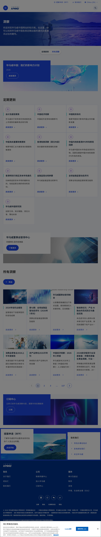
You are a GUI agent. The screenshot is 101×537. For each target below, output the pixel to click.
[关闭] (98, 529)
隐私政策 (56, 535)
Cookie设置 (68, 529)
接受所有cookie (82, 529)
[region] (50, 529)
